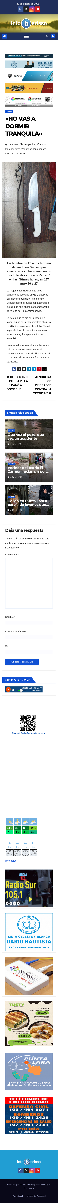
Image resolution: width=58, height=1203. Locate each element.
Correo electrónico (15, 631)
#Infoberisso (39, 149)
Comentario (12, 554)
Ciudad (9, 111)
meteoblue (11, 860)
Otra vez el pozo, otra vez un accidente (26, 436)
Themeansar (29, 1188)
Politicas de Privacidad (36, 1196)
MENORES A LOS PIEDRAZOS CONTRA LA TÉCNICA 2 (42, 385)
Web (7, 646)
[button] (47, 36)
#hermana (26, 149)
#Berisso (41, 144)
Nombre (10, 617)
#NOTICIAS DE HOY (16, 153)
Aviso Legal (18, 1196)
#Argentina (29, 144)
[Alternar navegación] (26, 36)
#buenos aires (12, 149)
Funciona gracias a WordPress (20, 1184)
